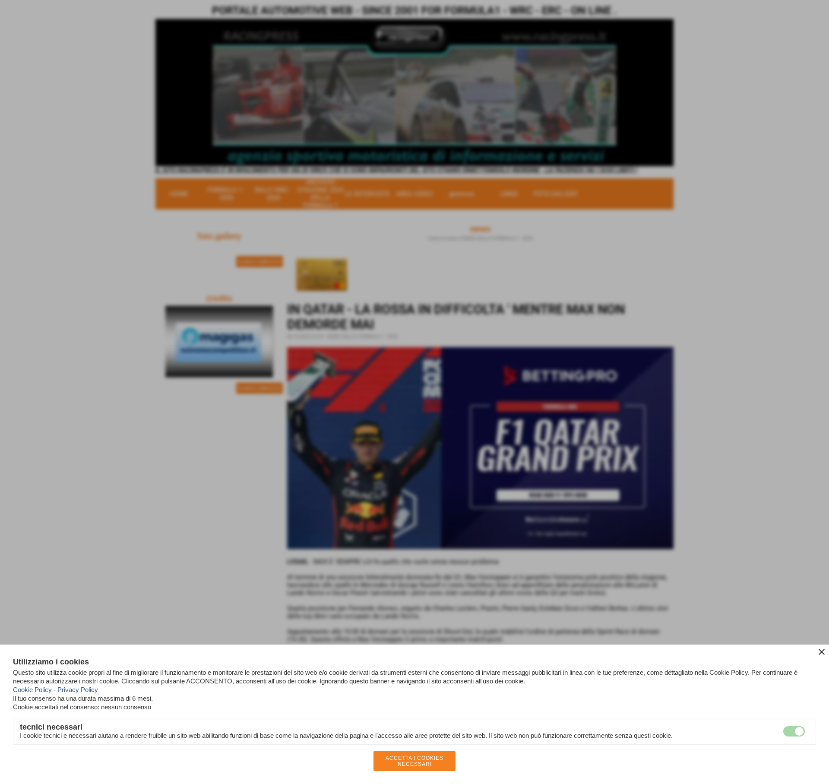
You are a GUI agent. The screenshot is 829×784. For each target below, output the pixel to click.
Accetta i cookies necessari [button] (414, 761)
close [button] (821, 652)
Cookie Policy (32, 689)
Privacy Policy (77, 689)
